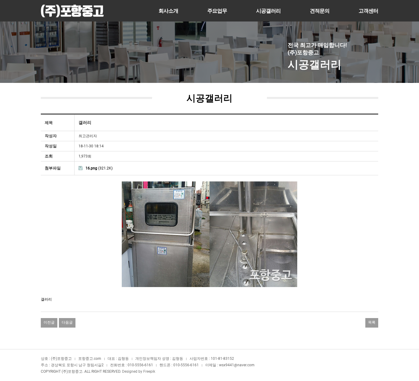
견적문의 (319, 11)
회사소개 (168, 11)
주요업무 (217, 11)
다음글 (67, 322)
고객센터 (368, 11)
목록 (371, 322)
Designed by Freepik (138, 371)
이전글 (49, 322)
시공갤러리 (268, 11)
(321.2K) (99, 168)
